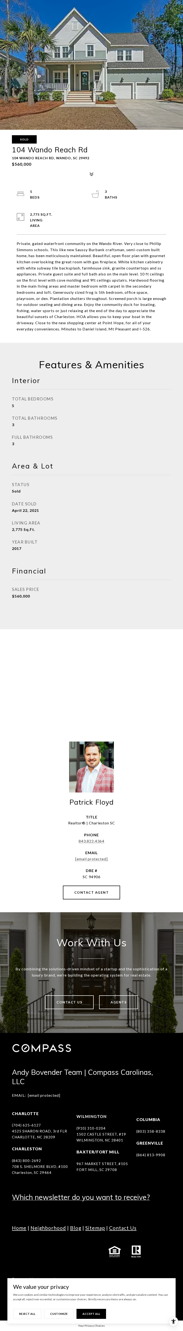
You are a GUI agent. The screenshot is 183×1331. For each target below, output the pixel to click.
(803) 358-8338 (150, 1131)
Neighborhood (48, 1228)
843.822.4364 (91, 841)
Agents (119, 1002)
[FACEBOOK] (16, 1245)
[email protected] (44, 1095)
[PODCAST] (82, 1245)
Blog (75, 1228)
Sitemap (95, 1228)
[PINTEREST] (16, 1258)
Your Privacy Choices (91, 1325)
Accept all (91, 1314)
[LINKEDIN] (43, 1245)
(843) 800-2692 (26, 1160)
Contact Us (69, 1002)
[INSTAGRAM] (30, 1245)
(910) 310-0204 (91, 1128)
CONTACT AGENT (91, 892)
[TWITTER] (69, 1245)
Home (19, 1228)
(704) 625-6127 (26, 1125)
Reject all (27, 1314)
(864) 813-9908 (150, 1155)
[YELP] (95, 1245)
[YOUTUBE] (56, 1245)
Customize (59, 1314)
